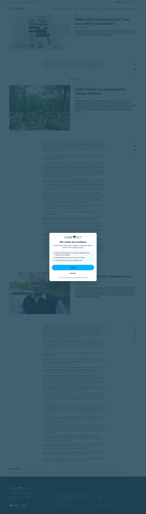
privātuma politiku (77, 247)
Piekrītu (73, 267)
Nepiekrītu (73, 273)
